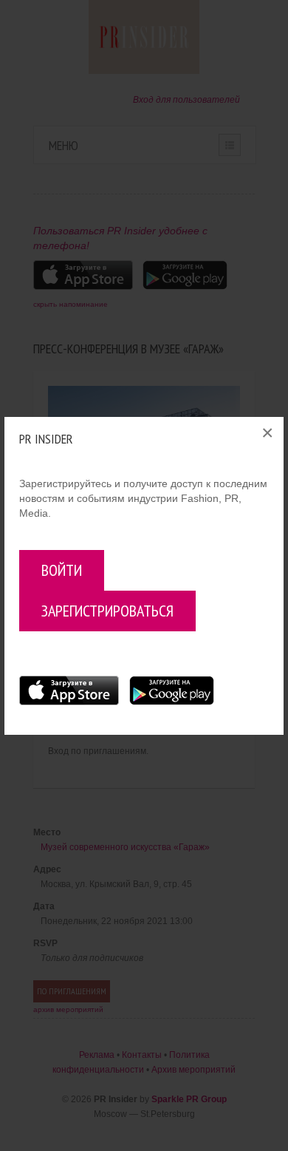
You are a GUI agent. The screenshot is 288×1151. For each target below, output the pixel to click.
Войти (61, 570)
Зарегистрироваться (107, 610)
